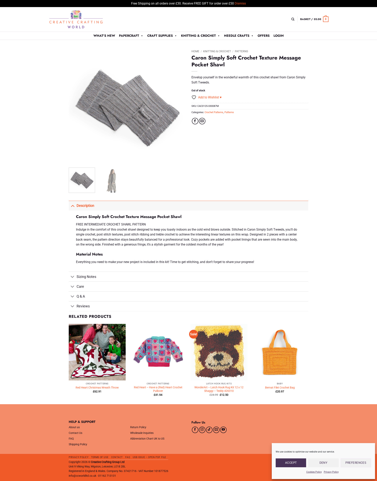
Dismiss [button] (240, 3)
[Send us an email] (216, 430)
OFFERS (264, 35)
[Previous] (76, 106)
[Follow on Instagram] (202, 430)
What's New (104, 35)
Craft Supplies (160, 35)
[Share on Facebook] (195, 121)
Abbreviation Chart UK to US (147, 438)
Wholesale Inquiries (142, 433)
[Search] (292, 19)
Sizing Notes (86, 277)
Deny (323, 463)
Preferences (355, 463)
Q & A (81, 296)
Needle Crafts (236, 35)
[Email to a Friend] (202, 121)
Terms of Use (99, 457)
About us (74, 427)
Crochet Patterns (214, 112)
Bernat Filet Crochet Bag (280, 387)
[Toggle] (72, 205)
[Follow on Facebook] (195, 430)
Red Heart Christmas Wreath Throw (97, 387)
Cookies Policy (314, 472)
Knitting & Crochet (198, 35)
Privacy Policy (331, 472)
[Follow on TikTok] (209, 430)
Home (195, 51)
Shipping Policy (78, 444)
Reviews (83, 306)
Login (279, 35)
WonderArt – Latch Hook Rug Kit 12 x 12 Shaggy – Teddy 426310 (218, 389)
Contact (117, 457)
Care (80, 287)
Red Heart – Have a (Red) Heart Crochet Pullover (158, 389)
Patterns (241, 51)
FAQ (71, 438)
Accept (291, 463)
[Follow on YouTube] (223, 430)
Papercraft (129, 35)
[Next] (178, 106)
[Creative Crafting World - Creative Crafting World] (83, 19)
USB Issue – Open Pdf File (149, 457)
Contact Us (75, 433)
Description (85, 206)
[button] (314, 19)
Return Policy (138, 427)
